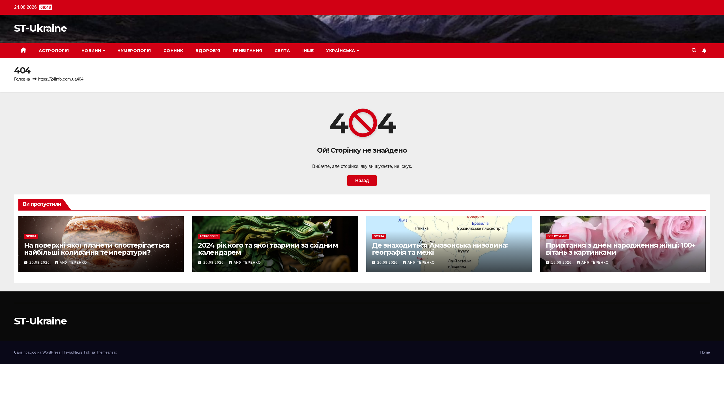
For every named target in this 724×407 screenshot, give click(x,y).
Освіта (31, 236)
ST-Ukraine (40, 28)
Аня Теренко (73, 263)
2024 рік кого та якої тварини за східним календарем (268, 248)
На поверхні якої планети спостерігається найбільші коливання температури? (97, 248)
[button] (694, 50)
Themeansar (106, 352)
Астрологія (54, 50)
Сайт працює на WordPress (38, 352)
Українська (341, 50)
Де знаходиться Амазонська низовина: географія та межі (440, 248)
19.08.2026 (562, 263)
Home (705, 352)
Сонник (173, 50)
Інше (308, 50)
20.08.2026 (40, 263)
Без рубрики (557, 236)
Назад (362, 180)
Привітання (247, 50)
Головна (22, 79)
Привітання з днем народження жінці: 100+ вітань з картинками (620, 248)
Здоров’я (208, 50)
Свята (282, 50)
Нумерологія (134, 50)
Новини (92, 50)
